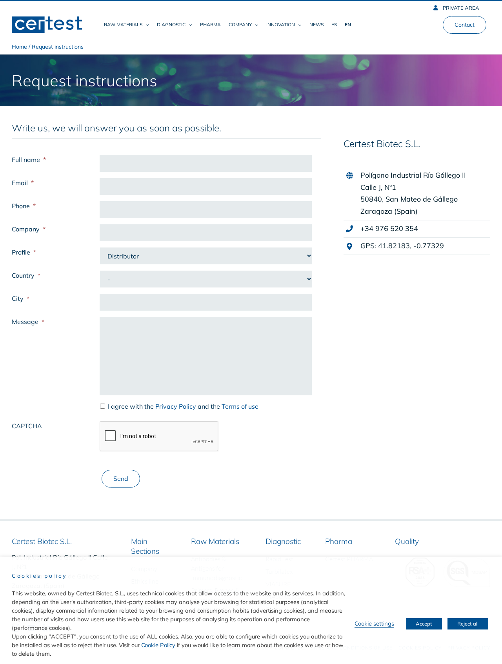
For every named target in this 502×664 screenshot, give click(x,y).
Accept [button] (424, 623)
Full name (29, 160)
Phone (24, 206)
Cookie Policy (158, 645)
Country (26, 275)
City (20, 298)
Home (19, 46)
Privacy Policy (175, 406)
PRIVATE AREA (460, 8)
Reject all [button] (467, 623)
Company (28, 229)
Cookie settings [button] (374, 623)
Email (23, 183)
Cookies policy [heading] (39, 575)
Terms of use (240, 406)
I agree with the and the (183, 406)
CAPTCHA (27, 426)
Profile (24, 252)
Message (28, 322)
